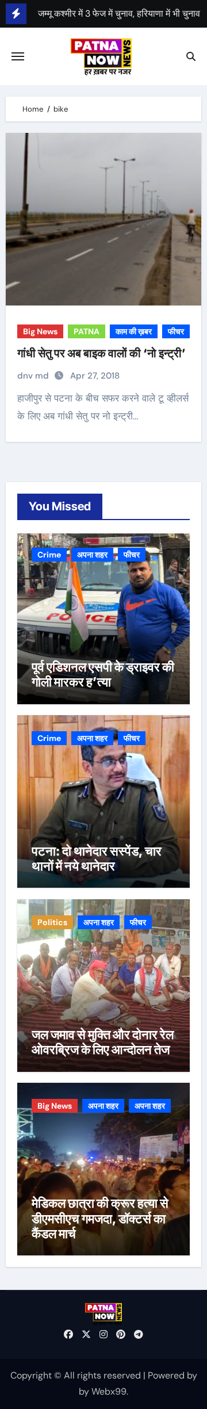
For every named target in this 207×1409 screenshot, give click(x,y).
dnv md (34, 375)
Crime (49, 554)
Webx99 (108, 1391)
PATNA (86, 331)
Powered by (172, 1375)
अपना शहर (92, 554)
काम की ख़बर (134, 331)
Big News (40, 331)
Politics (52, 922)
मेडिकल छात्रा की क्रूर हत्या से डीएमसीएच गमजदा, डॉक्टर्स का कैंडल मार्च (100, 1218)
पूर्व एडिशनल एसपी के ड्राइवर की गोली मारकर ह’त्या (103, 674)
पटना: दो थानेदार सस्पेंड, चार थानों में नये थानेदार (97, 858)
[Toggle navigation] (18, 56)
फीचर (176, 331)
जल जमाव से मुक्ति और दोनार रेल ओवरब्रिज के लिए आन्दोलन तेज (103, 1042)
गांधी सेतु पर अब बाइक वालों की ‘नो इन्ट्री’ (101, 353)
